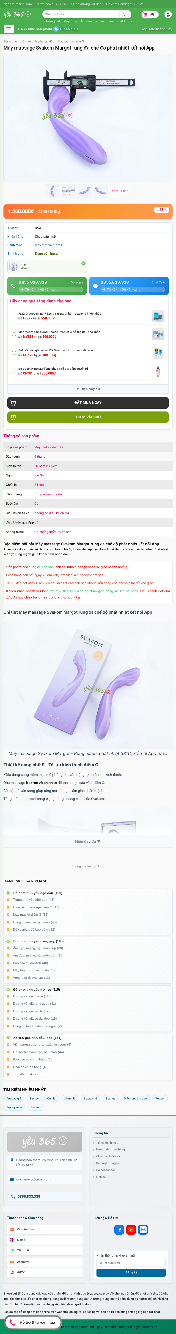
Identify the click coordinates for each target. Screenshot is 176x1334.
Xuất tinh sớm (126, 21)
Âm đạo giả (89, 21)
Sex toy (111, 1098)
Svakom (35, 1107)
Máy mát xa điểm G (71, 41)
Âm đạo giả (13, 1098)
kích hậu (107, 21)
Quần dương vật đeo (86, 4)
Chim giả (69, 1098)
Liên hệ (101, 1177)
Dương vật (52, 21)
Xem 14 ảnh (120, 191)
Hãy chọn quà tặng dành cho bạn (41, 301)
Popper (160, 1098)
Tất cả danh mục (107, 1142)
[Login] (168, 14)
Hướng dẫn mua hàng (110, 1149)
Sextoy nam (14, 1107)
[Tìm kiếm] (124, 14)
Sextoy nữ (90, 1098)
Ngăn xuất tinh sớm (17, 4)
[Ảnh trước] (10, 118)
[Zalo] (143, 1230)
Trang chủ (10, 41)
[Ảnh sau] (166, 118)
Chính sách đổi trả (108, 1156)
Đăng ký (131, 1272)
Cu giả (51, 1098)
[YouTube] (131, 1230)
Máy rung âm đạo (135, 1098)
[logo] (20, 17)
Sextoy (34, 1098)
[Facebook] (119, 1230)
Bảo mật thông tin (108, 1163)
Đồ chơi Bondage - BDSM (124, 4)
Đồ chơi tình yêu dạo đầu (37, 41)
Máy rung (70, 21)
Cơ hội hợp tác (106, 1170)
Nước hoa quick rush (51, 4)
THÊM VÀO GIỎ (88, 417)
